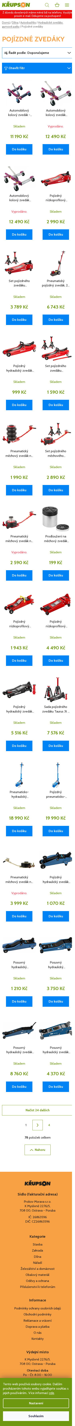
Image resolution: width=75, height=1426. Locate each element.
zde (51, 1393)
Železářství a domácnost (38, 1269)
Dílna (37, 1257)
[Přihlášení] (38, 5)
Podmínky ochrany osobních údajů (37, 1308)
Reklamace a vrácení (37, 1320)
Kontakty (37, 1339)
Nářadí (37, 1263)
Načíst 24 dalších (38, 1110)
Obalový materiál (37, 1275)
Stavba (37, 1244)
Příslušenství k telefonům (37, 1287)
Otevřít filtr (17, 68)
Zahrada (37, 1250)
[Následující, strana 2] (37, 1125)
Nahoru (40, 1150)
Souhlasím (36, 1416)
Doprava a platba (37, 1327)
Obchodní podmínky (37, 1314)
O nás (38, 1333)
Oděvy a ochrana (37, 1281)
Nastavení (36, 1403)
